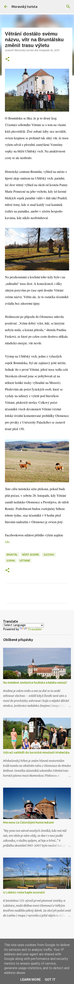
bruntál (12, 554)
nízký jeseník (30, 554)
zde (7, 541)
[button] (7, 59)
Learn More (30, 980)
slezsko (49, 554)
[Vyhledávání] (68, 7)
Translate (35, 629)
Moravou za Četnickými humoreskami (28, 822)
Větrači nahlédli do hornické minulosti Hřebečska (36, 752)
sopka (11, 560)
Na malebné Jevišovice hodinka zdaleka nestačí (35, 682)
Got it (50, 980)
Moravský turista (24, 6)
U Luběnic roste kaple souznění (24, 892)
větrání (25, 560)
